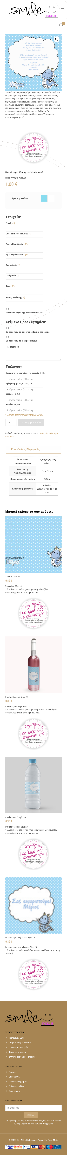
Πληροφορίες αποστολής (20, 1042)
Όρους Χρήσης (21, 1123)
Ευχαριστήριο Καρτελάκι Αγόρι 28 (20, 937)
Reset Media (53, 1140)
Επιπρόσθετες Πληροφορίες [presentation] (25, 449)
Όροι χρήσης (14, 1091)
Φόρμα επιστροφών (17, 1052)
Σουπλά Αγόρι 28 (12, 576)
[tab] (33, 449)
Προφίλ (12, 1072)
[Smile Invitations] (33, 10)
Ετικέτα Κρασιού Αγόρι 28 (16, 697)
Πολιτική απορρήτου (18, 1081)
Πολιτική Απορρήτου (44, 1123)
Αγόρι (42, 433)
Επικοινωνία (14, 1077)
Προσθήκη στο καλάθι (31, 422)
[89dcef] (44, 198)
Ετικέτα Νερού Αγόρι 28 (15, 817)
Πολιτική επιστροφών (18, 1047)
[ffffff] (51, 198)
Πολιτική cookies (16, 1086)
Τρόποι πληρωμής (16, 1038)
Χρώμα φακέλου (20, 198)
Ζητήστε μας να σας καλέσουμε (22, 1057)
